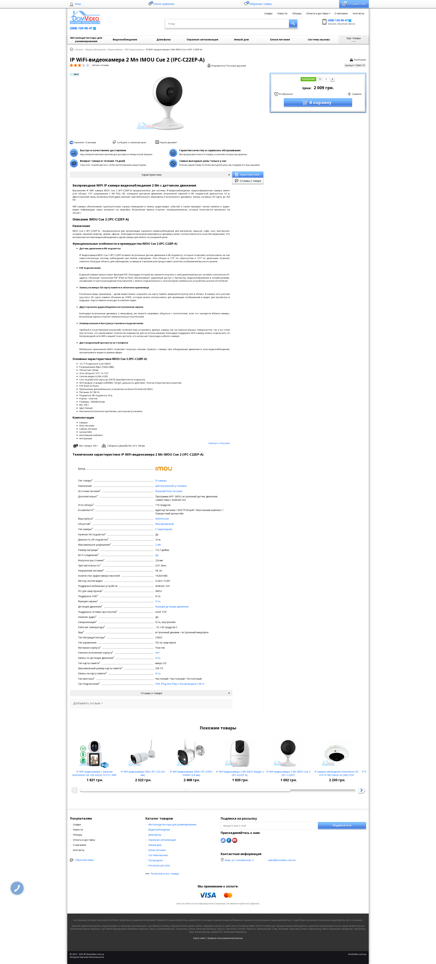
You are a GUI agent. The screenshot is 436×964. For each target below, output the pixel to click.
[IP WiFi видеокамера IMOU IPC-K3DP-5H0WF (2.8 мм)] (191, 752)
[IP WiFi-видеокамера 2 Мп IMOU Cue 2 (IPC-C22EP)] (288, 752)
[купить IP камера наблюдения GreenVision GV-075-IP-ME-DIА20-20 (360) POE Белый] (337, 752)
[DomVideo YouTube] (234, 840)
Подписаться (342, 825)
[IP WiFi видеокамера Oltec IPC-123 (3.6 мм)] (143, 752)
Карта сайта (199, 938)
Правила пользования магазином (225, 938)
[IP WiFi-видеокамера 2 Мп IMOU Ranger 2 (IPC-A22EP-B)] (239, 752)
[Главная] (71, 49)
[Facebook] (228, 840)
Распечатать (360, 59)
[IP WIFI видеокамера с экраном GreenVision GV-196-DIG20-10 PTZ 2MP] (94, 752)
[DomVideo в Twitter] (223, 840)
